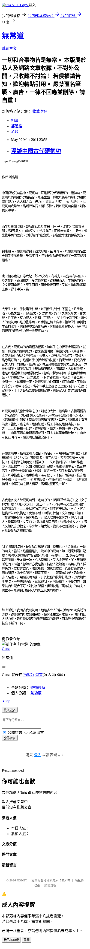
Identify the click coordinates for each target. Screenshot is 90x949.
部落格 (16, 126)
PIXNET (22, 880)
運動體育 (37, 688)
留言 (39, 675)
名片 (14, 132)
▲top (6, 701)
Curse (6, 649)
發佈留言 (10, 738)
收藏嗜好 (39, 111)
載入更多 (10, 710)
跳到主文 (9, 48)
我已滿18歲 (11, 940)
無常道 (13, 35)
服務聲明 (50, 885)
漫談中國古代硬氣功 (36, 151)
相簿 (14, 121)
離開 (27, 940)
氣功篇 (36, 693)
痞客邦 (28, 675)
